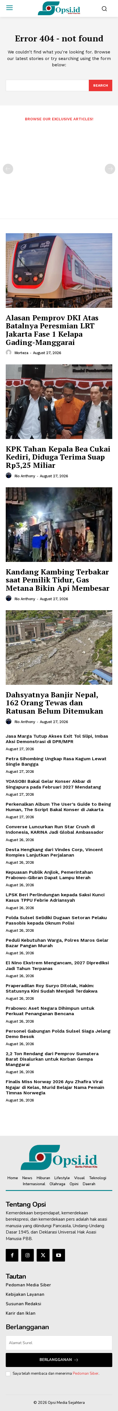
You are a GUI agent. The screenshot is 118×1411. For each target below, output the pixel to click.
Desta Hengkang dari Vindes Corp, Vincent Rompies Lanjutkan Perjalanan (54, 852)
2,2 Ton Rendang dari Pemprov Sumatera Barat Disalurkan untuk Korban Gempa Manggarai (52, 1059)
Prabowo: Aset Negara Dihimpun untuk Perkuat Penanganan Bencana (50, 1010)
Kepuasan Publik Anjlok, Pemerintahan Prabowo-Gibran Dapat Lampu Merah (49, 874)
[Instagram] (27, 1255)
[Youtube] (58, 1255)
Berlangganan (56, 1359)
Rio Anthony (24, 476)
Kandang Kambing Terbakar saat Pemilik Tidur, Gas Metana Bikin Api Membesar (57, 580)
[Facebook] (12, 1255)
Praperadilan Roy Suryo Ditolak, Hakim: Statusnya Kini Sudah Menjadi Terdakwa (51, 988)
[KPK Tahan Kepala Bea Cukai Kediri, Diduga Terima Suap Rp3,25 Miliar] (59, 401)
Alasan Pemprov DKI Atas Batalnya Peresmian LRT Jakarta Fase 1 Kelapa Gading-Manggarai (52, 330)
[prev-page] (8, 169)
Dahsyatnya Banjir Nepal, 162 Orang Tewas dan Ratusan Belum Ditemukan (54, 703)
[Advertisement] (59, 166)
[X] (43, 1255)
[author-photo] (9, 353)
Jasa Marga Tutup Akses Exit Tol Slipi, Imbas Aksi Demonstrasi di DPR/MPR (57, 738)
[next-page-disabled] (110, 169)
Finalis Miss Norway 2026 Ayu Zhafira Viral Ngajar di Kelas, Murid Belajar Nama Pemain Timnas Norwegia (55, 1087)
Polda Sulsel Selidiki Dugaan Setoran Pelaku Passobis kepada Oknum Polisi (56, 920)
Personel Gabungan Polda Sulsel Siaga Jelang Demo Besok (58, 1033)
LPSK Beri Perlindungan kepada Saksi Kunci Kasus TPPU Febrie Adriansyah (55, 897)
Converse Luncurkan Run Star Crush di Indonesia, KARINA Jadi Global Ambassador (55, 829)
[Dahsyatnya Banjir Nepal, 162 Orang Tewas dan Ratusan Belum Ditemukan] (59, 647)
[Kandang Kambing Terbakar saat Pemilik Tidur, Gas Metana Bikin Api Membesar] (59, 524)
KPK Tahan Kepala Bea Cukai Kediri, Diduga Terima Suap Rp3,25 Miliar (58, 457)
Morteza (21, 353)
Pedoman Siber (86, 1373)
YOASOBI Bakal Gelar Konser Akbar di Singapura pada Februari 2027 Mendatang (53, 784)
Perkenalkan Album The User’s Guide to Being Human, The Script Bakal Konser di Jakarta (58, 806)
